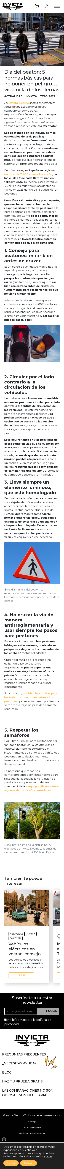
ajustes (48, 1156)
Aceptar (11, 1163)
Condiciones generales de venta (32, 1133)
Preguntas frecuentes (24, 1054)
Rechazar (28, 1163)
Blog (7, 1072)
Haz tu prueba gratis (22, 1081)
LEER (21, 975)
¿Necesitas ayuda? (19, 1063)
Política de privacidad (32, 1127)
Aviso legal (32, 1122)
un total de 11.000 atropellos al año (28, 174)
